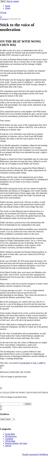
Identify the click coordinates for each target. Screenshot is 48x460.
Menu (3, 1)
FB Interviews (11, 436)
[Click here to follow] (3, 12)
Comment (9, 439)
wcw (2, 365)
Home (7, 6)
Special (8, 446)
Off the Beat (10, 441)
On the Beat (4, 19)
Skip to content (13, 1)
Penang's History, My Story (16, 443)
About (7, 8)
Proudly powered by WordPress (35, 454)
